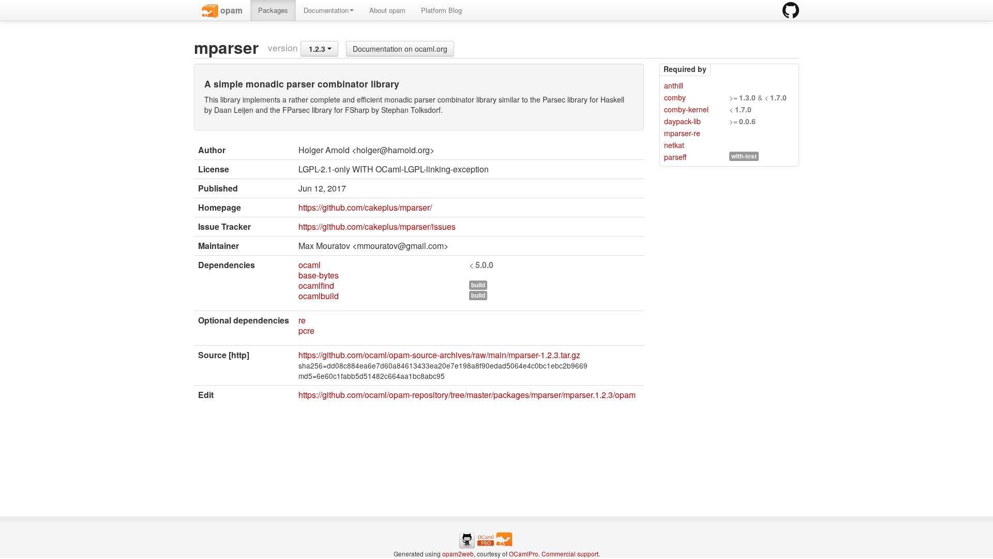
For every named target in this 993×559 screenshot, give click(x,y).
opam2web (458, 553)
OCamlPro (523, 553)
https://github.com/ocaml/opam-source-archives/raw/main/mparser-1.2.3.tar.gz (439, 355)
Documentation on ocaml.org (400, 48)
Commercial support (569, 553)
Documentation (326, 10)
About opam (387, 10)
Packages (273, 10)
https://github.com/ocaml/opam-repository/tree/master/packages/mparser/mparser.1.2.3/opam (467, 395)
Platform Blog (441, 10)
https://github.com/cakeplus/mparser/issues (377, 226)
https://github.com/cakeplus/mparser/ (365, 207)
